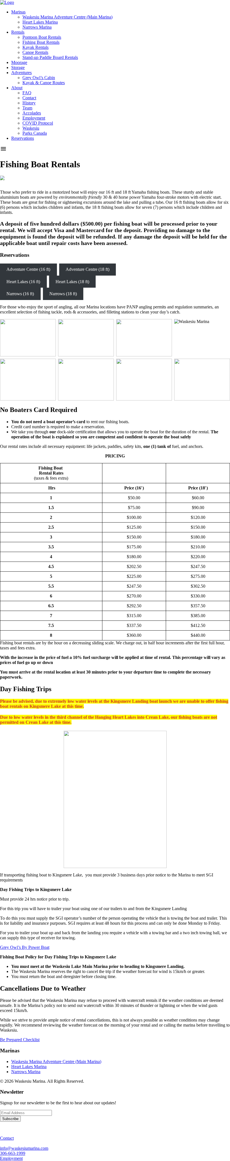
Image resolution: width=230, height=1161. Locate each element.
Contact (29, 97)
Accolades (31, 113)
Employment (33, 118)
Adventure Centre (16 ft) (28, 269)
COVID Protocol (37, 123)
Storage (18, 67)
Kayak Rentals (35, 47)
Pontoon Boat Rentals (41, 37)
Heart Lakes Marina (40, 22)
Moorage (19, 62)
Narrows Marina (37, 27)
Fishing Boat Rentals (40, 42)
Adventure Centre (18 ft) (87, 269)
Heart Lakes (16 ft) (23, 281)
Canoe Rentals (35, 52)
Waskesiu (30, 128)
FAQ (26, 92)
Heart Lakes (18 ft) (72, 281)
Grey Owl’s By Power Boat (24, 947)
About (16, 87)
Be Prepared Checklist (20, 1039)
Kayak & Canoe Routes (43, 82)
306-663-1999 (12, 1153)
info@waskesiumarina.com (24, 1148)
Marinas (18, 12)
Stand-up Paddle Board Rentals (50, 57)
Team (27, 108)
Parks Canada (34, 133)
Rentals (17, 32)
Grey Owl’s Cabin (38, 77)
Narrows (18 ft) (63, 293)
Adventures (21, 72)
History (29, 102)
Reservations (22, 138)
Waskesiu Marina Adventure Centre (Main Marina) (67, 17)
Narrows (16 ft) (20, 293)
